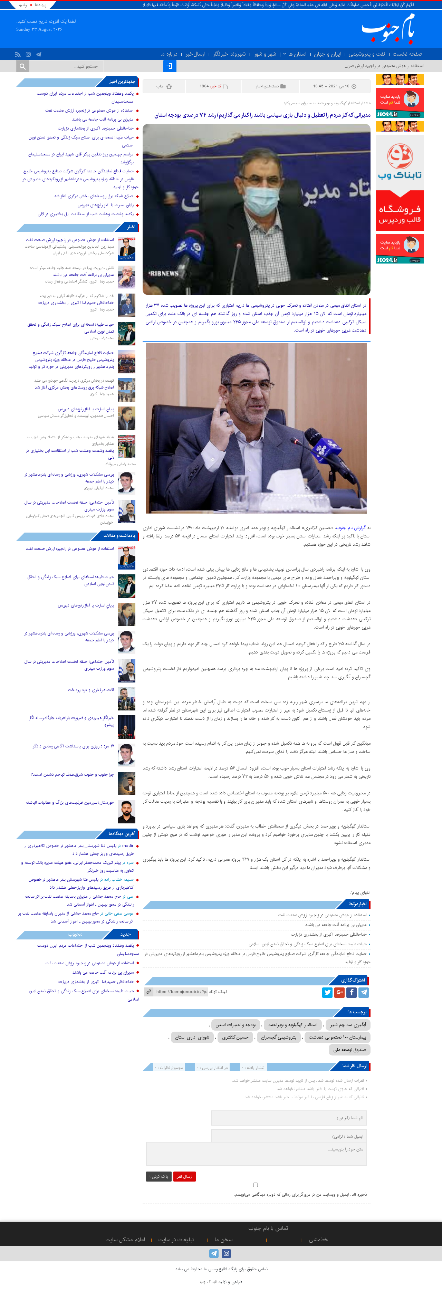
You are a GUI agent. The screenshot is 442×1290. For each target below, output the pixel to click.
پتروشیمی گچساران (278, 1037)
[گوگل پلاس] (339, 992)
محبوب (75, 934)
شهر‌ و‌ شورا (264, 54)
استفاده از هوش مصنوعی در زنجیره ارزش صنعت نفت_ (378, 66)
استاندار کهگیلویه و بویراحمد (292, 1025)
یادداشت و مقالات (119, 535)
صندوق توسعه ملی (349, 1049)
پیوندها (40, 5)
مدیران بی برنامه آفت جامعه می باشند (336, 924)
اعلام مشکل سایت (125, 1239)
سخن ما (223, 1239)
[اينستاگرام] (29, 53)
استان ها (297, 54)
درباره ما (169, 54)
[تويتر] (327, 992)
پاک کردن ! (159, 1176)
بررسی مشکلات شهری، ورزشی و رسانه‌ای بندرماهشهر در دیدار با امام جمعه (69, 478)
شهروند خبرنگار (229, 54)
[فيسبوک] (351, 992)
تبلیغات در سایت (176, 1239)
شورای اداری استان (192, 1037)
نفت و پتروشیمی (367, 54)
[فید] (18, 53)
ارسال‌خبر (195, 54)
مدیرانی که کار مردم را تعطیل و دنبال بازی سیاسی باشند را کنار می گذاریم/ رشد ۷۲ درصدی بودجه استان (262, 115)
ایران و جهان (327, 54)
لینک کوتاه (218, 991)
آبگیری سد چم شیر (348, 1025)
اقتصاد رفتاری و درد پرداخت (91, 690)
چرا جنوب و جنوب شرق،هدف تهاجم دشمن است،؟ (72, 774)
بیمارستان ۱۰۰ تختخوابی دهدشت (337, 1037)
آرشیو (23, 5)
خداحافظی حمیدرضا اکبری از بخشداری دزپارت (329, 934)
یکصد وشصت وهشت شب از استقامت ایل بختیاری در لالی (85, 214)
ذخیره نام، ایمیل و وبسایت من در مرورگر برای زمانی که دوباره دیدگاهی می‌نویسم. (300, 1194)
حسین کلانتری (235, 1037)
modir (128, 845)
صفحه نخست (407, 54)
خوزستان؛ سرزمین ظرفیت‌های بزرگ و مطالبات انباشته (70, 802)
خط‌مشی (318, 1239)
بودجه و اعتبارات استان (236, 1025)
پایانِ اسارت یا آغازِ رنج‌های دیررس (106, 205)
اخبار (259, 86)
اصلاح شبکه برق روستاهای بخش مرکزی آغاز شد (94, 196)
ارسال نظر (184, 1176)
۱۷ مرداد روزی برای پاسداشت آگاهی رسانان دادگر (73, 746)
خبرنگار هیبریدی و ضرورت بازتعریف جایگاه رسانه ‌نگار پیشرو (71, 721)
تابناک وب (208, 1282)
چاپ (160, 86)
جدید (125, 934)
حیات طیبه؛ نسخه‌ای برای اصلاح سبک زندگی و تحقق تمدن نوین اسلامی (308, 944)
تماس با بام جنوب (268, 1228)
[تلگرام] (39, 53)
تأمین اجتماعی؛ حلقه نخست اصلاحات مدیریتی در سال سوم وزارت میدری (69, 506)
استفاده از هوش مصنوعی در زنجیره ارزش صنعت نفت (322, 915)
